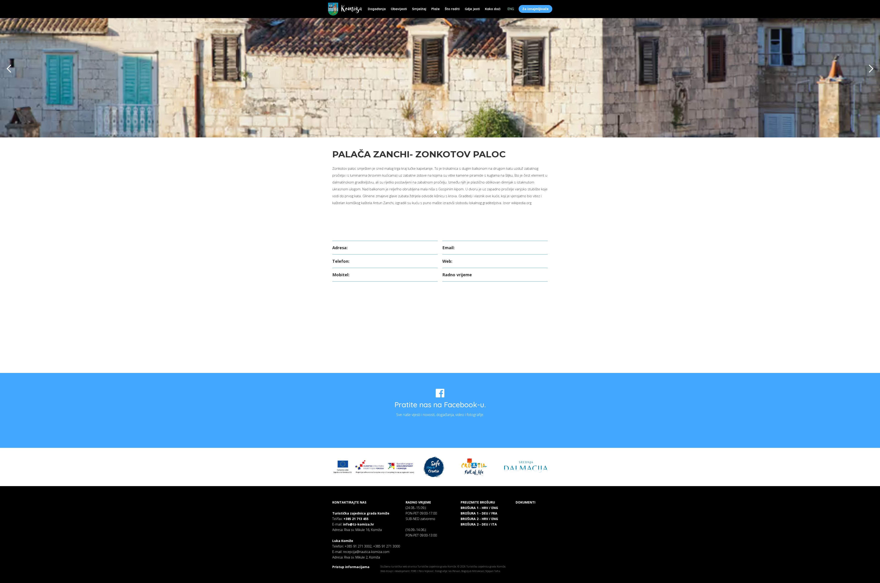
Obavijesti (399, 9)
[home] (345, 9)
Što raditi (452, 9)
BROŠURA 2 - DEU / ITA (479, 524)
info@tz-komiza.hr (358, 524)
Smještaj (419, 9)
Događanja (377, 9)
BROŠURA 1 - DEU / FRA (479, 513)
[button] (9, 68)
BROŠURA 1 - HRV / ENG (479, 508)
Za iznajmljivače (535, 9)
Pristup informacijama (350, 567)
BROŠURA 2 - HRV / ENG (479, 519)
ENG (511, 9)
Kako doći (492, 9)
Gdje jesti (472, 9)
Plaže (435, 9)
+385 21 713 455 (356, 519)
